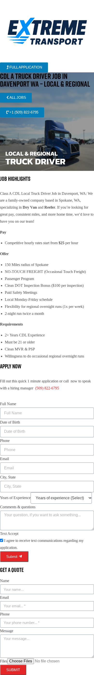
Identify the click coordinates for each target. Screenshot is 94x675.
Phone (5, 441)
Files (3, 661)
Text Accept (9, 533)
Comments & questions (17, 507)
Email (4, 459)
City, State (8, 477)
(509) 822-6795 (47, 388)
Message (6, 631)
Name (4, 581)
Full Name (8, 404)
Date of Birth (10, 422)
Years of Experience (15, 498)
